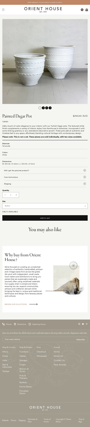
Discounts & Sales (33, 420)
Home (57, 351)
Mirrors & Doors (24, 370)
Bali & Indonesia (7, 365)
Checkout (41, 351)
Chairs (22, 364)
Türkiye (5, 371)
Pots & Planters (23, 376)
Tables (22, 356)
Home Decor (25, 386)
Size (4, 201)
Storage (23, 360)
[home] (43, 9)
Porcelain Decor (23, 392)
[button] (3, 9)
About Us (58, 356)
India (4, 360)
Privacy (13, 420)
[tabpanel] (45, 61)
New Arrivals (60, 364)
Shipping (22, 420)
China (5, 356)
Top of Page (81, 420)
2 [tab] (43, 107)
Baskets (23, 382)
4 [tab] (50, 107)
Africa (5, 351)
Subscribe (80, 339)
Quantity (5, 190)
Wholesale (42, 356)
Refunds (5, 420)
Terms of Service (47, 420)
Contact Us (59, 360)
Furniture (23, 351)
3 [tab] (46, 107)
